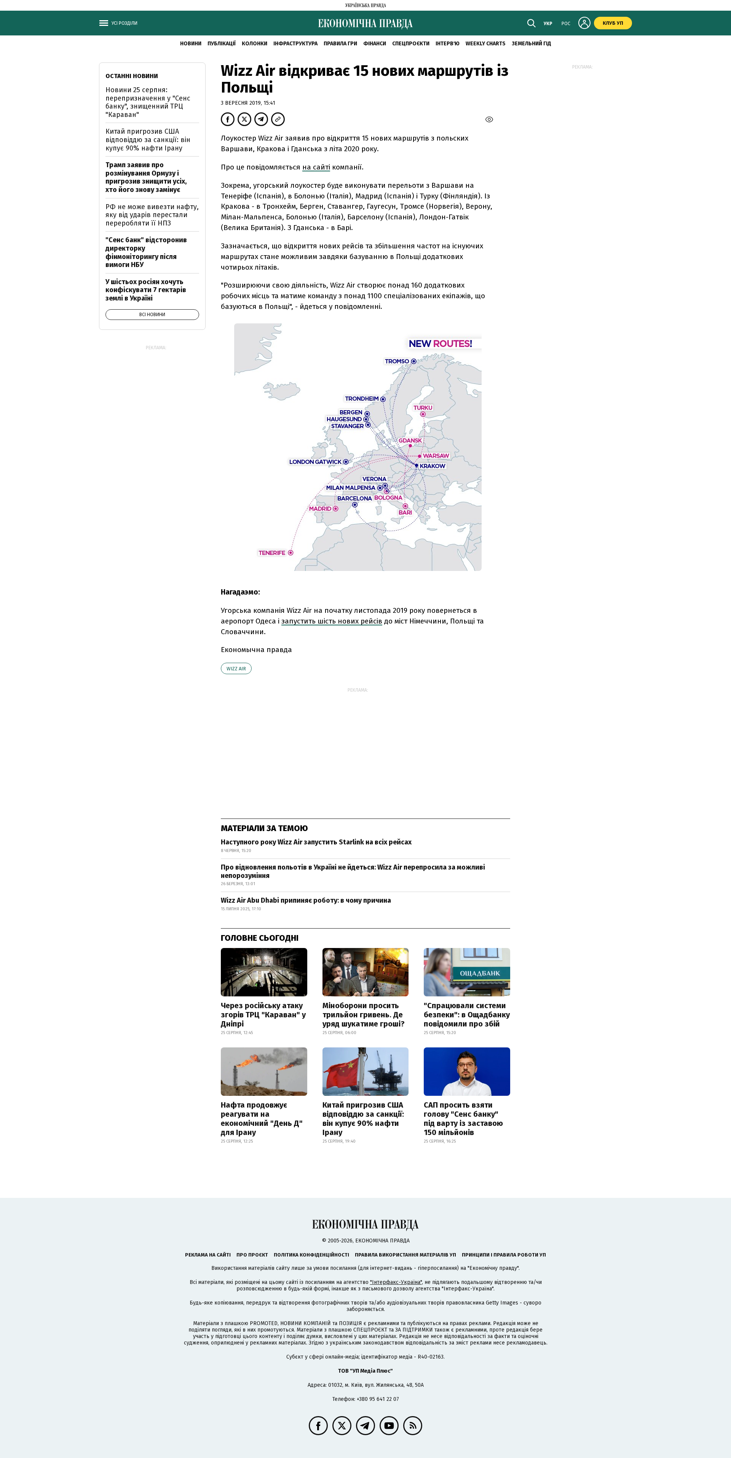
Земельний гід (531, 43)
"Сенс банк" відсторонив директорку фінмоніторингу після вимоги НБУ (146, 252)
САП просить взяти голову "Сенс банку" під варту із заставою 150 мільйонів (463, 1118)
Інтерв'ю (448, 43)
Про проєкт (252, 1255)
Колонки (254, 43)
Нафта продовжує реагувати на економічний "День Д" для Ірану (262, 1118)
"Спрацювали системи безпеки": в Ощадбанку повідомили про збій (467, 1014)
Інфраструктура (295, 43)
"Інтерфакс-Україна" (396, 1282)
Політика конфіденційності (311, 1255)
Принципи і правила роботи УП (504, 1255)
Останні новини (131, 76)
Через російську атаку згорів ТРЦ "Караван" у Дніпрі (263, 1014)
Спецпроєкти (410, 43)
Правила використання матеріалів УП (405, 1255)
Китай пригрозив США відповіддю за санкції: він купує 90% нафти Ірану (363, 1118)
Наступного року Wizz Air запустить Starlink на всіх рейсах (316, 842)
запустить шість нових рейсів (331, 621)
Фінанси (374, 43)
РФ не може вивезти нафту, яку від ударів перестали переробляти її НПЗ (152, 215)
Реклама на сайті (208, 1255)
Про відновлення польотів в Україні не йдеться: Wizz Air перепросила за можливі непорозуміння (353, 871)
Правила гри (340, 43)
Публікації (221, 43)
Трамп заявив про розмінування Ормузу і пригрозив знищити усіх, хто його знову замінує (146, 177)
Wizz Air (236, 668)
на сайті (316, 167)
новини (190, 43)
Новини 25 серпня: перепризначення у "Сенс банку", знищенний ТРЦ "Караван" (147, 102)
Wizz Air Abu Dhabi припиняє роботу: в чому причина (306, 900)
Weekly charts (486, 43)
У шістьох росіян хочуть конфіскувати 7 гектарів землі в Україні (145, 290)
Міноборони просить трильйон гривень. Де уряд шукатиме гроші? (363, 1014)
